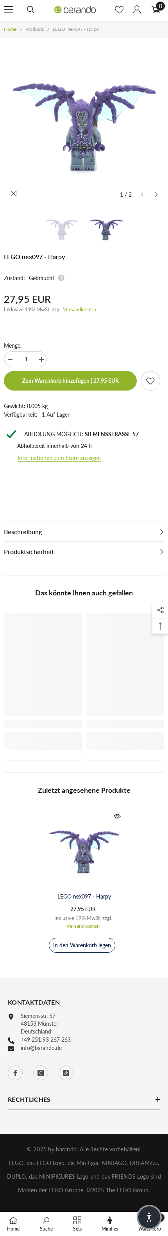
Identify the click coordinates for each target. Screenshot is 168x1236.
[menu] (8, 9)
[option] (84, 122)
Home (10, 29)
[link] (43, 724)
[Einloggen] (137, 9)
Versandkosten (79, 310)
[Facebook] (15, 1073)
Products (34, 29)
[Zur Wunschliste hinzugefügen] (150, 381)
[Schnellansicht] (117, 816)
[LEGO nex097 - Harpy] (84, 849)
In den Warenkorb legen (82, 945)
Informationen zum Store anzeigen (59, 458)
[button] (142, 194)
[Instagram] (40, 1073)
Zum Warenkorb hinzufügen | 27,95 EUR (70, 380)
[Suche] (31, 9)
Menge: (13, 345)
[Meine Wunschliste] (119, 9)
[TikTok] (66, 1073)
